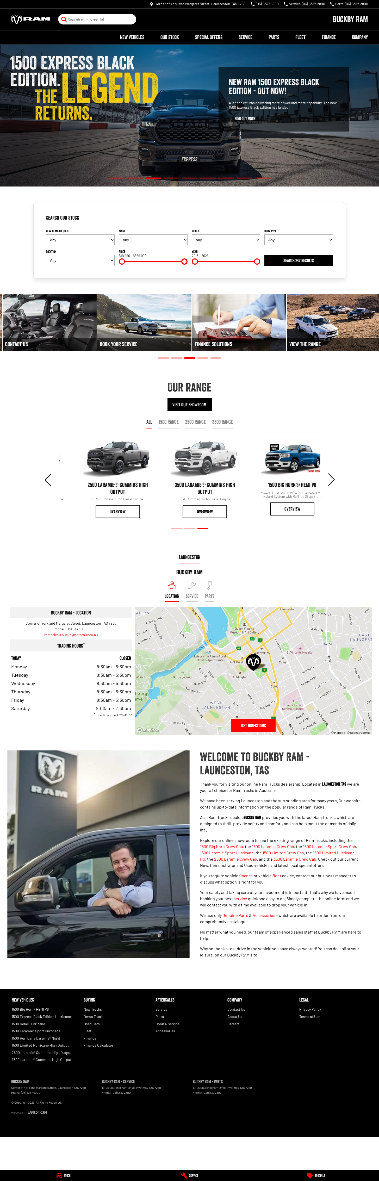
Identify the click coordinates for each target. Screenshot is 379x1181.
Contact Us (236, 1009)
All (149, 422)
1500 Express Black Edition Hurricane (41, 1016)
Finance (329, 37)
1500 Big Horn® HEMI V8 (30, 1009)
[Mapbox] (149, 730)
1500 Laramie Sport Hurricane (227, 852)
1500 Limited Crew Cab (283, 852)
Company (360, 37)
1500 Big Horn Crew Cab (221, 846)
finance (246, 875)
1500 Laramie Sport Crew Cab (329, 846)
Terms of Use (309, 1016)
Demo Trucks (94, 1016)
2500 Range (195, 422)
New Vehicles (132, 37)
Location (51, 252)
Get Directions (253, 726)
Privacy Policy (310, 1009)
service (240, 898)
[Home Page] (30, 19)
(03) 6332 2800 (121, 1092)
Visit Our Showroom (189, 405)
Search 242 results (298, 260)
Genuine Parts (235, 915)
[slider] (122, 261)
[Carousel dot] (117, 178)
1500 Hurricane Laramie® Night (36, 1038)
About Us (234, 1016)
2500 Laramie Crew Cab (235, 858)
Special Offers (208, 37)
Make (122, 231)
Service (245, 37)
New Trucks (93, 1009)
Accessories (264, 915)
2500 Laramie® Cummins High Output (42, 1052)
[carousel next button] (330, 479)
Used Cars (92, 1024)
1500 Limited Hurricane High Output (40, 1045)
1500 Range (169, 422)
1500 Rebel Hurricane (28, 1024)
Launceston (189, 557)
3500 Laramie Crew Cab (295, 858)
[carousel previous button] (48, 479)
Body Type (270, 231)
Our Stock (169, 37)
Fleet (300, 37)
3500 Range (222, 422)
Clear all (325, 219)
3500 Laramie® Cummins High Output (41, 1059)
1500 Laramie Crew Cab (273, 846)
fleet (276, 875)
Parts (274, 37)
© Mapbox (338, 732)
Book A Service (167, 1024)
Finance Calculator (98, 1045)
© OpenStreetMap (359, 732)
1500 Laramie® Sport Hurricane (36, 1031)
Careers (233, 1024)
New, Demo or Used (57, 231)
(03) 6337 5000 (77, 629)
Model (195, 231)
